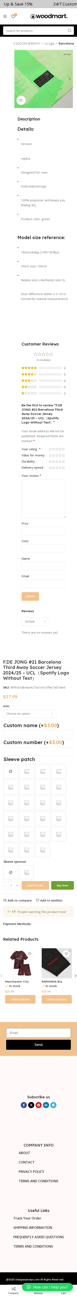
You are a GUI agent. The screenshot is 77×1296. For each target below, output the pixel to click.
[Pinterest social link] (39, 1105)
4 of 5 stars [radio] (60, 449)
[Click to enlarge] (21, 100)
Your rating (31, 449)
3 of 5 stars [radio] (56, 449)
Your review (31, 475)
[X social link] (31, 1105)
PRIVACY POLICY (31, 1171)
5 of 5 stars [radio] (63, 449)
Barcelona (66, 43)
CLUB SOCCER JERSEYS (23, 43)
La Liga (49, 43)
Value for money (33, 455)
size (6, 706)
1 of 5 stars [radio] (50, 449)
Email (25, 576)
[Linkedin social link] (46, 1105)
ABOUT (24, 1153)
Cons (25, 541)
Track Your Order (27, 1218)
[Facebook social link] (24, 1105)
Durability (29, 461)
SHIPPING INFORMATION (32, 1227)
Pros (25, 523)
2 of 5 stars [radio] (53, 449)
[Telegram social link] (53, 1105)
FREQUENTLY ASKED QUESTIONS (38, 1237)
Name (26, 558)
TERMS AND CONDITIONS (38, 1181)
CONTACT (27, 1162)
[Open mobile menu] (5, 16)
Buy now (62, 885)
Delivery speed (33, 467)
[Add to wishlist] (29, 953)
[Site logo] (49, 16)
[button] (47, 1287)
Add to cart (35, 885)
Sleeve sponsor (14, 861)
